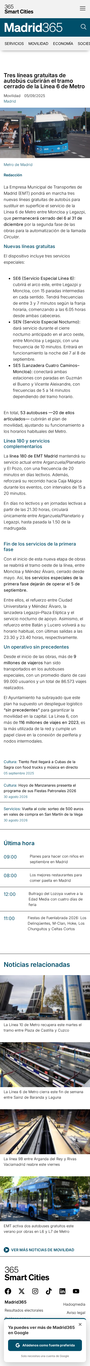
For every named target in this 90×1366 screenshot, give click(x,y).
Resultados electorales (24, 1310)
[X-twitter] (21, 1291)
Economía (63, 43)
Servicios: (12, 808)
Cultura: (10, 761)
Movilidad (38, 43)
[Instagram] (35, 1291)
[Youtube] (76, 1291)
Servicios (14, 43)
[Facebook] (8, 1291)
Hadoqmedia (74, 1304)
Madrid (10, 101)
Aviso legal (76, 1312)
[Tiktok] (48, 1291)
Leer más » (11, 1036)
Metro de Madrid (18, 164)
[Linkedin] (62, 1291)
